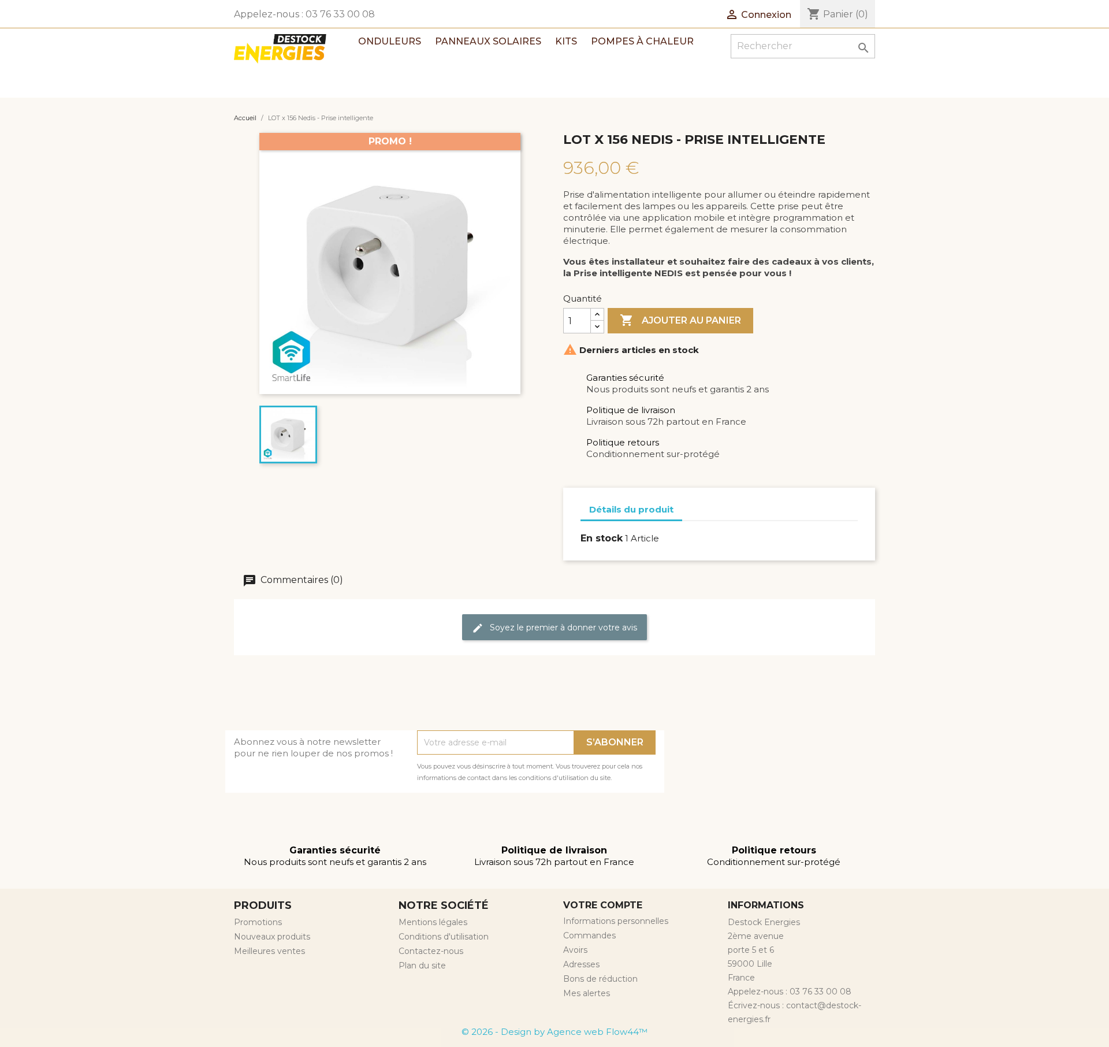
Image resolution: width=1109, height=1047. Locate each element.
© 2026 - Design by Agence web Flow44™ (554, 1031)
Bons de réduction (600, 979)
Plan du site (422, 965)
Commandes (589, 935)
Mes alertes (586, 993)
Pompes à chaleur (642, 41)
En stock (601, 538)
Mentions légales (433, 922)
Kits (566, 41)
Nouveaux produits (272, 936)
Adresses (581, 964)
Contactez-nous (431, 951)
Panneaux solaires (488, 41)
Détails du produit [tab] (631, 509)
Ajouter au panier (680, 320)
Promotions (258, 922)
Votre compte (602, 905)
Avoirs (575, 950)
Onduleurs (389, 41)
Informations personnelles (615, 921)
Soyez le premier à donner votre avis (562, 627)
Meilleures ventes (269, 951)
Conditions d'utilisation (444, 936)
